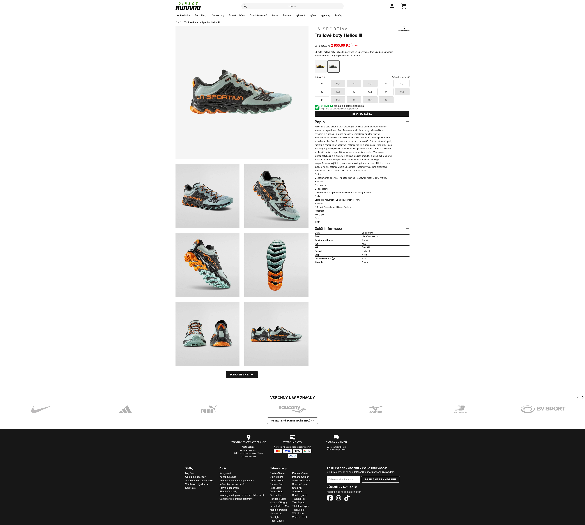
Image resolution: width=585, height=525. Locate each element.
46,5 (370, 99)
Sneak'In (297, 487)
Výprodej (325, 15)
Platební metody (228, 491)
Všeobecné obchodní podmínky (237, 480)
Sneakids (297, 491)
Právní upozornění (229, 487)
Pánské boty (201, 15)
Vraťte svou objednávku (336, 449)
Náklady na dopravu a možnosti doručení (242, 495)
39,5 (338, 83)
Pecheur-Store (300, 473)
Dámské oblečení (258, 15)
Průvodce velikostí (401, 77)
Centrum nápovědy (195, 477)
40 (354, 83)
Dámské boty (217, 15)
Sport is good (299, 495)
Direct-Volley (277, 480)
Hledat (292, 6)
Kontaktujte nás (248, 447)
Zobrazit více (239, 374)
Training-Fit (298, 498)
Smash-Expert (300, 484)
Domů (178, 22)
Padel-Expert (277, 520)
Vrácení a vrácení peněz (233, 484)
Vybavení (300, 15)
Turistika (287, 15)
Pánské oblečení (237, 15)
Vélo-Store (298, 513)
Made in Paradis (278, 509)
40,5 (370, 83)
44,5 (402, 91)
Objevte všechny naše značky (292, 420)
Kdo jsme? (225, 473)
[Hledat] (245, 6)
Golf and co (276, 495)
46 (354, 99)
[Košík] (404, 6)
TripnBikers (298, 509)
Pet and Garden (300, 477)
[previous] (578, 397)
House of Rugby (278, 502)
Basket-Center (277, 473)
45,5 (338, 99)
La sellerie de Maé (280, 506)
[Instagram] (338, 498)
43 (354, 91)
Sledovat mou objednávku (199, 480)
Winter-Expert (299, 517)
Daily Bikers (276, 477)
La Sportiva (331, 28)
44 (386, 91)
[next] (583, 397)
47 (386, 99)
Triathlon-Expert (300, 506)
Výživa (313, 15)
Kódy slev (190, 487)
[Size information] (324, 77)
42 (322, 91)
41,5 (402, 83)
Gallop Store (276, 491)
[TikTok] (347, 498)
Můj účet (189, 473)
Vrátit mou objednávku (197, 484)
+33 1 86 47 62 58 (248, 456)
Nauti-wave (276, 513)
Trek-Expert (298, 502)
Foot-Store (275, 487)
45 (322, 99)
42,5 (338, 91)
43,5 (370, 91)
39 (322, 83)
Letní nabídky (183, 15)
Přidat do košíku (362, 113)
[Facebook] (330, 498)
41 (386, 83)
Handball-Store (278, 498)
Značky (338, 15)
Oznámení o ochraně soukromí (236, 498)
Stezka (274, 15)
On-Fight (274, 517)
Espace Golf (276, 484)
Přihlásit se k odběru (380, 479)
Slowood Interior (301, 480)
